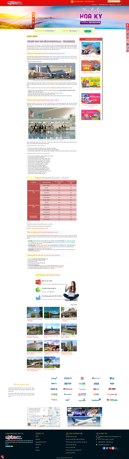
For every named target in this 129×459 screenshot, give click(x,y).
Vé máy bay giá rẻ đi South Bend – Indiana (68, 336)
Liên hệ (119, 4)
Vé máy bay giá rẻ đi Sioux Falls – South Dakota (34, 369)
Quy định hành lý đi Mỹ (71, 436)
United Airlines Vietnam (52, 82)
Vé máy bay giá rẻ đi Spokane (52, 319)
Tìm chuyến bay (88, 31)
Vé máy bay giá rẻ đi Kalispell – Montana (52, 353)
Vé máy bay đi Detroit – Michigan (90, 89)
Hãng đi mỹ (112, 4)
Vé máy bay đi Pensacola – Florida (90, 106)
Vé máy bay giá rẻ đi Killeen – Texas (40, 228)
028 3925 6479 (89, 1)
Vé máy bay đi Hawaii (49, 369)
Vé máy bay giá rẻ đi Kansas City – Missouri (34, 353)
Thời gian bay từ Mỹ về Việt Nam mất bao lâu (76, 442)
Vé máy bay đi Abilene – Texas (91, 72)
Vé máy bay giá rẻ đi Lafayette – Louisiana (69, 320)
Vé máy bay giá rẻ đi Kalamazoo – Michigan (67, 353)
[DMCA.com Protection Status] (9, 446)
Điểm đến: (66, 31)
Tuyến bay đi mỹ (103, 4)
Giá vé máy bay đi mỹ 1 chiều (90, 56)
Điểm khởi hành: (39, 31)
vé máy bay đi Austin (36, 61)
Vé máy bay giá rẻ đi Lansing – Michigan (34, 320)
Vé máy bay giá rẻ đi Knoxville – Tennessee (33, 336)
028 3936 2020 (78, 1)
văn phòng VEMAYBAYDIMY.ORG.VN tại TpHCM (53, 265)
